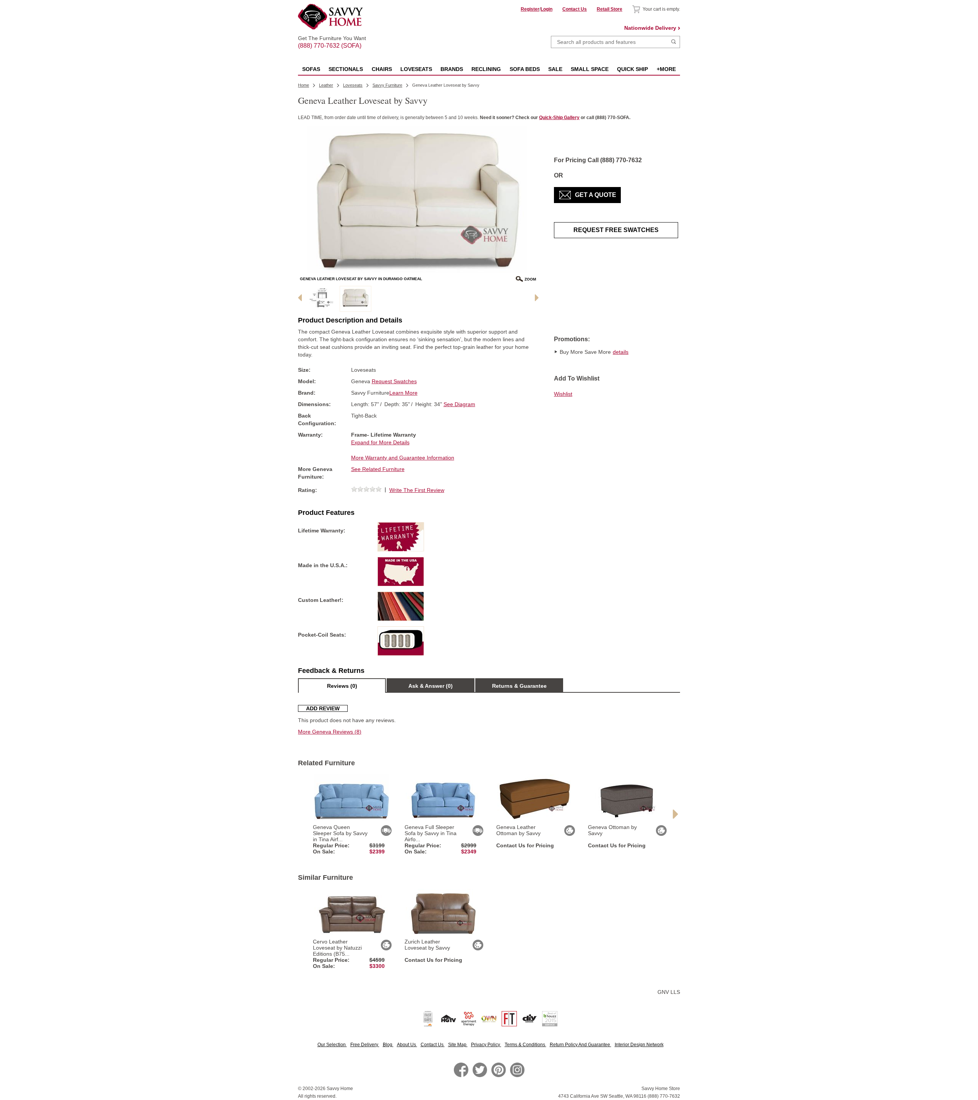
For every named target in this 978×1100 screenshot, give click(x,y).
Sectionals (346, 69)
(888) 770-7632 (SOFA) (332, 39)
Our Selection (332, 1044)
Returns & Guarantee (519, 686)
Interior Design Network (639, 1044)
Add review (323, 708)
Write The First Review (416, 490)
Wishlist (563, 394)
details (620, 352)
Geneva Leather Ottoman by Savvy (518, 830)
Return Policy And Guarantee (580, 1044)
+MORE (666, 69)
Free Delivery (364, 1044)
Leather (326, 85)
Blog (388, 1044)
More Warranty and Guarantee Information (402, 458)
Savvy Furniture (387, 85)
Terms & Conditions (525, 1044)
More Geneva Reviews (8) (329, 732)
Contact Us (574, 9)
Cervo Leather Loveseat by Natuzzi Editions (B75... (337, 948)
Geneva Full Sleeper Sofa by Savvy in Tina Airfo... (431, 833)
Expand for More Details (380, 442)
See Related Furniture (378, 469)
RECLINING (486, 69)
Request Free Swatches (616, 230)
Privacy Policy (486, 1044)
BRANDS (451, 69)
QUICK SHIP (632, 69)
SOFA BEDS (525, 69)
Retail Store (609, 9)
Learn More (403, 393)
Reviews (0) (342, 686)
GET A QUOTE (595, 195)
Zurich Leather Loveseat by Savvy (427, 945)
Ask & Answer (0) (430, 686)
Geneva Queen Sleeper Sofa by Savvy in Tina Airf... (340, 833)
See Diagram (459, 404)
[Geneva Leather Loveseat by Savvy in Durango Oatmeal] (355, 298)
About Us (407, 1044)
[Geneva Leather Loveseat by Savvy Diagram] (321, 298)
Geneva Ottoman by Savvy (612, 830)
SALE (555, 69)
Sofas (311, 69)
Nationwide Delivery (650, 28)
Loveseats (416, 69)
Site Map (458, 1044)
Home (303, 85)
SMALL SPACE (590, 69)
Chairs (382, 69)
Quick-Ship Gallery (559, 117)
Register (530, 9)
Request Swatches (394, 381)
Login (546, 9)
